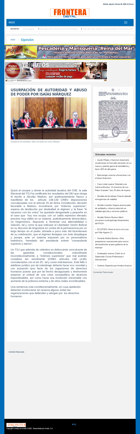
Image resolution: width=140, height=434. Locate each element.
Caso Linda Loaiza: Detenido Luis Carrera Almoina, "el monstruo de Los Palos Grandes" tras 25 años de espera (112, 187)
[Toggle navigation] (125, 22)
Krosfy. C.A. (49, 428)
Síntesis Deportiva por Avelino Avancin (114, 265)
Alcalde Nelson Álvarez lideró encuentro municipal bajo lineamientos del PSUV (112, 220)
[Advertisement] (49, 164)
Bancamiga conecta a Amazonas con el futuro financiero (47, 29)
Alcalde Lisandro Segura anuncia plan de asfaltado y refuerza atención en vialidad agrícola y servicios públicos (113, 208)
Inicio (12, 22)
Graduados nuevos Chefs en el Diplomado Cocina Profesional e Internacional (110, 256)
